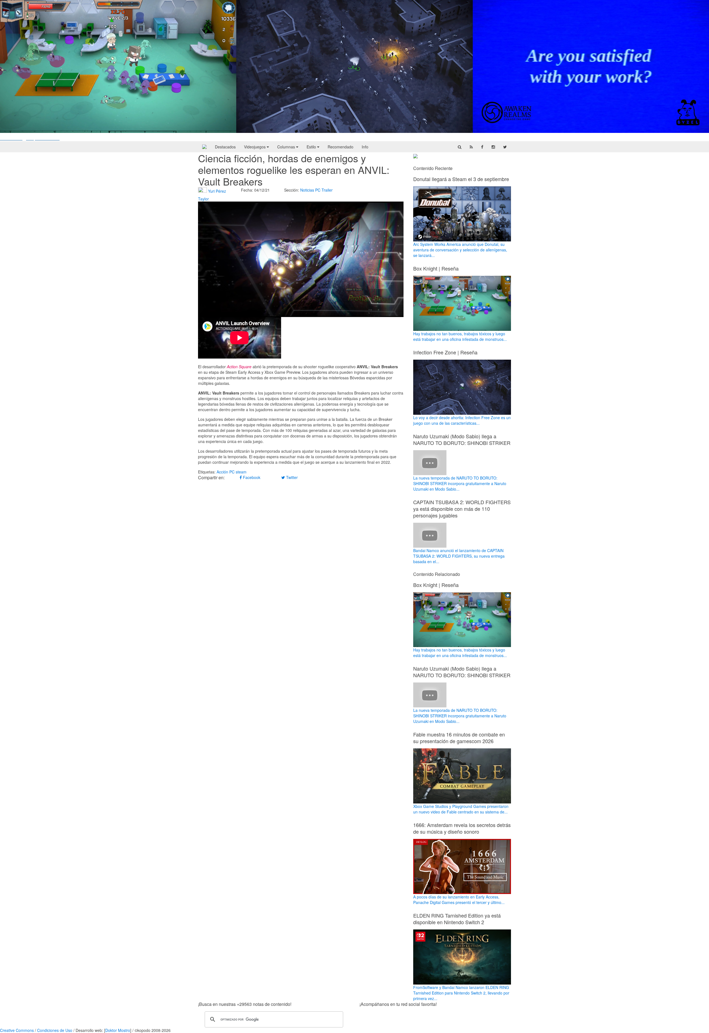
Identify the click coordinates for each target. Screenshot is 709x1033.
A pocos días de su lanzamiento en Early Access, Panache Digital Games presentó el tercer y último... (459, 899)
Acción (222, 472)
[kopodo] (204, 146)
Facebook (251, 477)
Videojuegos (255, 147)
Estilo (312, 147)
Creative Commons (17, 1030)
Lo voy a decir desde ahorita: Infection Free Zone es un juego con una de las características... (462, 420)
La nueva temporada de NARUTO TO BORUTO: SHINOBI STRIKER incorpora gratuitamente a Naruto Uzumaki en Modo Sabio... (459, 483)
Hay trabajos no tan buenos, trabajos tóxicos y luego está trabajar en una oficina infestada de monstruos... (460, 336)
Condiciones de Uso (54, 1030)
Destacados (225, 147)
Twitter (291, 477)
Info (365, 147)
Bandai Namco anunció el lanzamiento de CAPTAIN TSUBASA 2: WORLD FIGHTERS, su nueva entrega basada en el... (459, 556)
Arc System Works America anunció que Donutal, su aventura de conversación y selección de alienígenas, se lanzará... (460, 249)
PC (317, 190)
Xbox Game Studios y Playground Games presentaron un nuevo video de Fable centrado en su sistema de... (460, 809)
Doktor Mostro (117, 1030)
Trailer (327, 190)
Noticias (307, 190)
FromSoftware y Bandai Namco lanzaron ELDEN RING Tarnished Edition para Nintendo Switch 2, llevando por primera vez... (461, 993)
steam (241, 472)
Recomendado (340, 147)
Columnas (286, 147)
